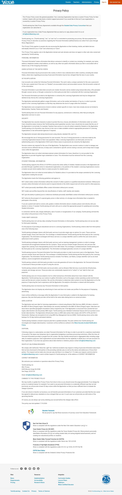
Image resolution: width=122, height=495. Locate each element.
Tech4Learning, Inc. (97, 491)
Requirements (15, 480)
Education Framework (48, 410)
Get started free (115, 2)
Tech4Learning (15, 491)
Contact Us (26, 491)
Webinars (61, 482)
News (12, 478)
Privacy (34, 491)
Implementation (39, 478)
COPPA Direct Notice (39, 450)
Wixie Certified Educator (66, 484)
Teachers (76, 2)
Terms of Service (44, 491)
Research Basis (39, 482)
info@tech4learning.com (31, 34)
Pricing (96, 2)
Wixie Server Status (109, 491)
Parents (68, 2)
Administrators (87, 2)
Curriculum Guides (64, 478)
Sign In (104, 2)
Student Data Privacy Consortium (75, 25)
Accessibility (38, 480)
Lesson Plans (62, 480)
